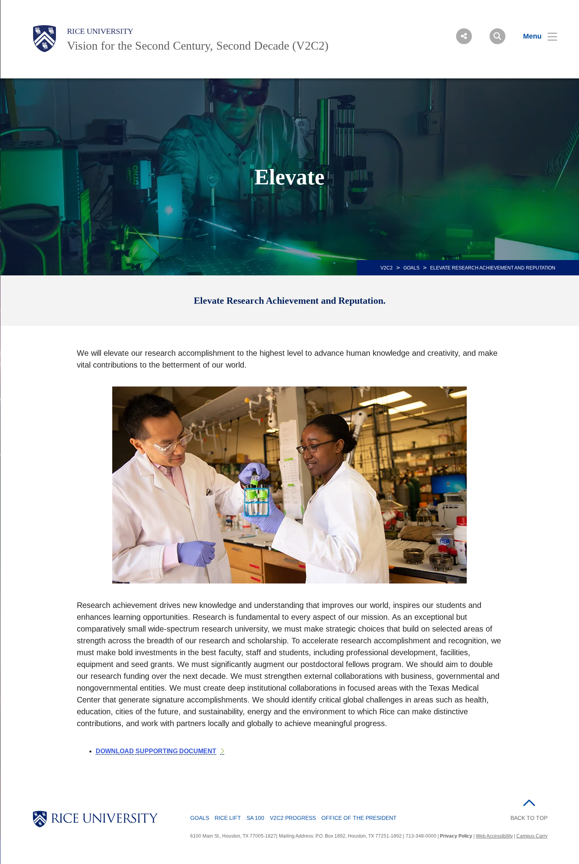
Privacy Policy (456, 836)
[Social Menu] (464, 36)
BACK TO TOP (528, 818)
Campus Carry (531, 836)
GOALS (411, 268)
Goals (199, 818)
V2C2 (386, 268)
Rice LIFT (228, 818)
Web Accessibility (494, 836)
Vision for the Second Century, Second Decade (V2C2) (197, 45)
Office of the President (359, 818)
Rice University (100, 31)
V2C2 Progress (293, 818)
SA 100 (255, 818)
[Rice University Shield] (45, 39)
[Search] (497, 36)
